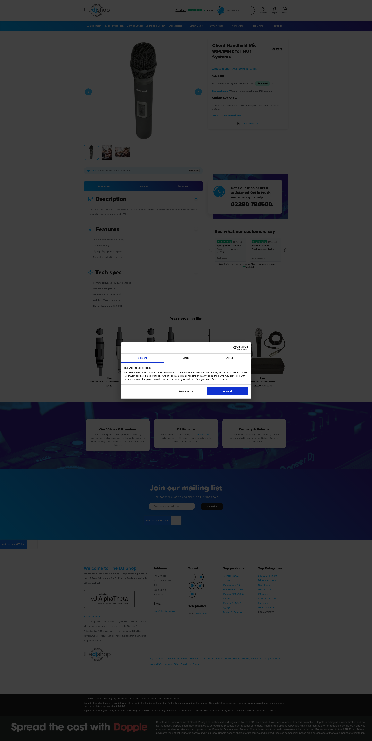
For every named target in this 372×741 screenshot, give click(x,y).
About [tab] (229, 358)
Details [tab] (186, 358)
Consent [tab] (142, 358)
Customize (183, 391)
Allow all (227, 391)
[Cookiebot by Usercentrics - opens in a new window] (235, 348)
